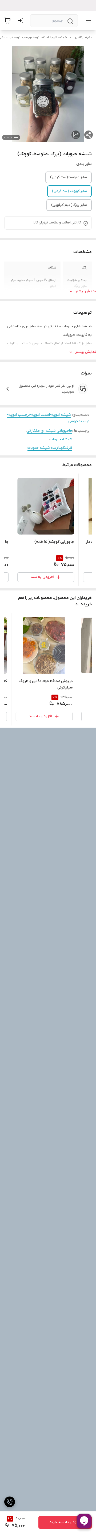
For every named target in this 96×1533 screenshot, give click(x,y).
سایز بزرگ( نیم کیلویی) (69, 204)
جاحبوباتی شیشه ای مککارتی (49, 430)
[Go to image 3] (8, 137)
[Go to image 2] (11, 137)
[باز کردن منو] (87, 20)
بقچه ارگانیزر (83, 37)
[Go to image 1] (16, 137)
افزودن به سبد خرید (65, 1522)
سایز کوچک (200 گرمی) (69, 191)
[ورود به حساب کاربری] (21, 20)
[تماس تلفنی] (9, 1502)
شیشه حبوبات (61, 439)
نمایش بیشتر (85, 291)
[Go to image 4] (4, 137)
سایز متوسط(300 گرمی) (68, 177)
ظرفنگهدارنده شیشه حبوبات (49, 447)
